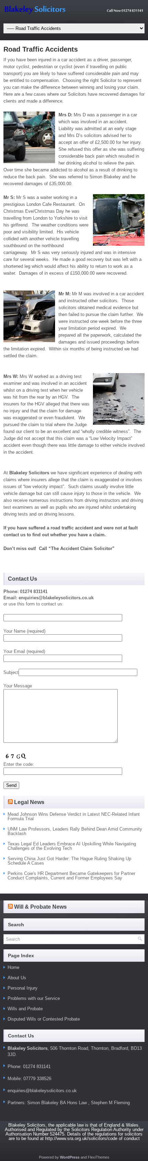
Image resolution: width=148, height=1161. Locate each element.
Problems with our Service (34, 998)
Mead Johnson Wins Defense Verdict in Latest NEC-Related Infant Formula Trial (74, 816)
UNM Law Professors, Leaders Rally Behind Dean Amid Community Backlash (75, 831)
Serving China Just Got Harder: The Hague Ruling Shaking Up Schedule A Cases (69, 861)
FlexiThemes (98, 1157)
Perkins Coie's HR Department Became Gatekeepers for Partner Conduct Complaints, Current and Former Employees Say (71, 875)
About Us (17, 977)
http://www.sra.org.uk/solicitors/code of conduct (92, 1138)
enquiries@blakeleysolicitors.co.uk (42, 1090)
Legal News (29, 802)
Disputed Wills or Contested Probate (44, 1019)
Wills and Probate (25, 1008)
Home (13, 967)
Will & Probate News (40, 907)
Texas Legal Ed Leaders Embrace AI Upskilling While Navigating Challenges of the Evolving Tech (72, 846)
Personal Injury (23, 988)
